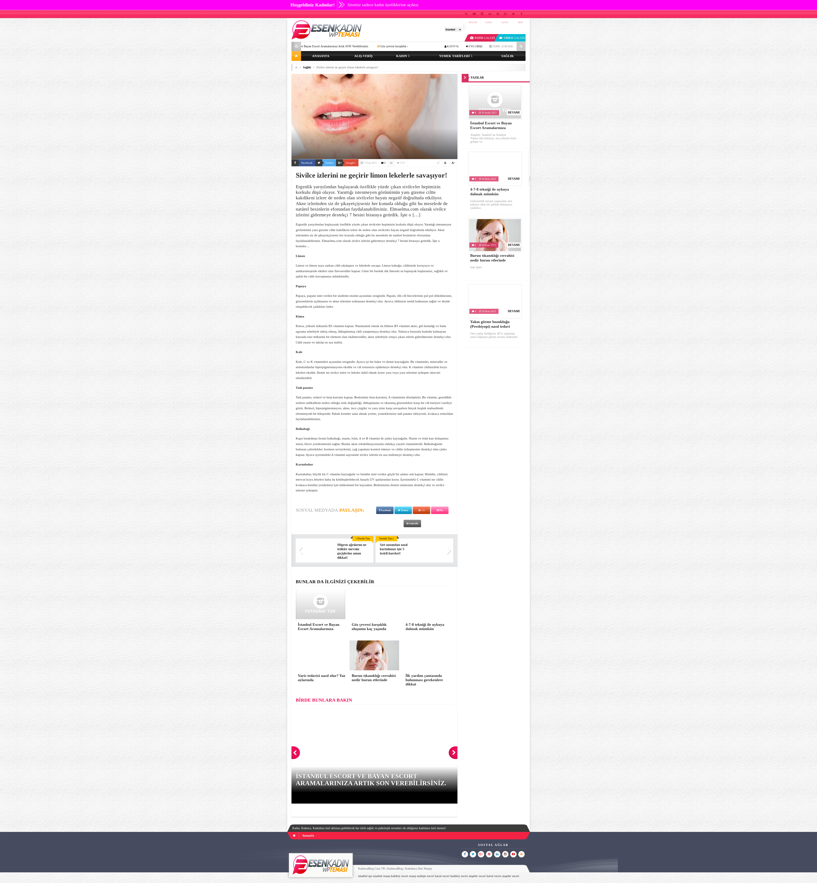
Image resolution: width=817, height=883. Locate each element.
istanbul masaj (381, 876)
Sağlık (507, 56)
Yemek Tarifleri (454, 56)
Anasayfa (320, 56)
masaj (412, 876)
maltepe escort (425, 876)
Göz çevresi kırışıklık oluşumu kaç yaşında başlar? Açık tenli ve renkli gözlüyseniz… (336, 46)
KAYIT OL (452, 46)
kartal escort (442, 876)
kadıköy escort (399, 876)
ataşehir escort (477, 876)
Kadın (401, 56)
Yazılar (477, 77)
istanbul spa (365, 876)
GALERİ (485, 38)
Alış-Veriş (363, 56)
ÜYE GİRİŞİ (475, 46)
